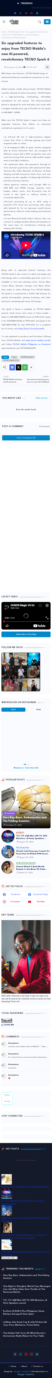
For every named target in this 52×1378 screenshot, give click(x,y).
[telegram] (37, 13)
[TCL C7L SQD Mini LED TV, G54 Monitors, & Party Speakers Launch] (7, 836)
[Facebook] (12, 367)
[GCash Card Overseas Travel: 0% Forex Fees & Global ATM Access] (7, 851)
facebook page (40, 894)
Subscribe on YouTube (26, 634)
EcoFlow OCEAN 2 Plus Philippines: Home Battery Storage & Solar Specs (23, 1312)
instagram (15, 902)
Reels (38, 710)
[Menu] (4, 22)
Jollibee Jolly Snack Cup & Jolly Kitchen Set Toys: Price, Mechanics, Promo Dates (25, 1323)
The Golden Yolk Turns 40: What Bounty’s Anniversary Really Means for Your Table (24, 1334)
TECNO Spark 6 (27, 357)
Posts (13, 710)
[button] (39, 22)
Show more (41, 398)
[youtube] (26, 13)
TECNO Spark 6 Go (16, 32)
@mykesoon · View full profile (26, 768)
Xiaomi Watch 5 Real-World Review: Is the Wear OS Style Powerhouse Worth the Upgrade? (33, 868)
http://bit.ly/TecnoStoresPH (31, 329)
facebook (15, 894)
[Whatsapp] (25, 367)
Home (3, 32)
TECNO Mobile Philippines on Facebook (32, 344)
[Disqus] (26, 480)
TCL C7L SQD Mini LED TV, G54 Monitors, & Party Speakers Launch (31, 837)
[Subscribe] (47, 21)
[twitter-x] (20, 13)
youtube (41, 902)
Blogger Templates (22, 1372)
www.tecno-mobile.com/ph (38, 340)
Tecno (14, 357)
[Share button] (31, 367)
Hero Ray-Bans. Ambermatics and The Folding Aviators (25, 1187)
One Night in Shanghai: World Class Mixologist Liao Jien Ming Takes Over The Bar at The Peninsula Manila (27, 1289)
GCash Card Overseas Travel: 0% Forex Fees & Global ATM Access (33, 852)
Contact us (38, 1366)
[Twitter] (18, 367)
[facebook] (15, 13)
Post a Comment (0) (26, 438)
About (24, 1366)
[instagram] (31, 13)
